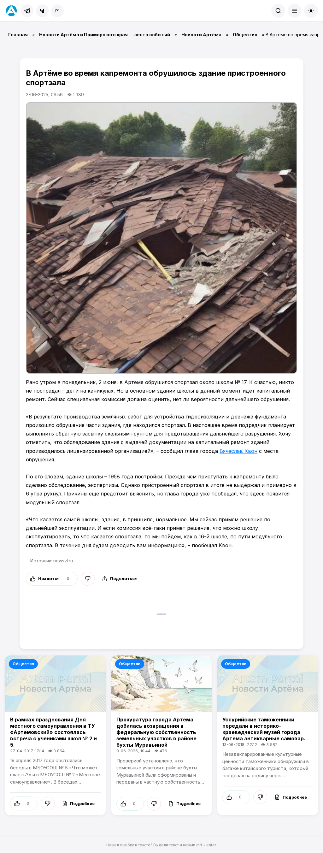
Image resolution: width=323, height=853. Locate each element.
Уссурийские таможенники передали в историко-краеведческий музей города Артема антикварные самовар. (263, 729)
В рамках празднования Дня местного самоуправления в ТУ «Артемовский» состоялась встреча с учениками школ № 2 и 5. (53, 732)
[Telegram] (27, 10)
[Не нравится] (88, 579)
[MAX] (57, 10)
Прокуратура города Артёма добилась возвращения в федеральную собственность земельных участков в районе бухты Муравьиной (156, 732)
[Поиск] (278, 11)
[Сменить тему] (311, 11)
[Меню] (295, 11)
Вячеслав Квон (238, 451)
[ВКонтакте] (42, 10)
